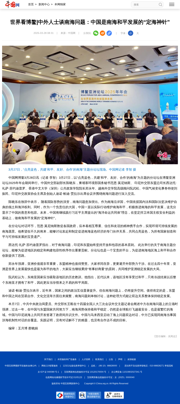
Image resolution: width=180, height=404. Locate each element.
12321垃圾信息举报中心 (74, 365)
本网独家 (60, 4)
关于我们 (48, 359)
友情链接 (131, 359)
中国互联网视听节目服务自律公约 (20, 365)
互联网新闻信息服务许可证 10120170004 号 (85, 372)
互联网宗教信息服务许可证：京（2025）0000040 (110, 377)
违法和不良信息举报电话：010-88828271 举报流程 (148, 365)
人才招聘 (86, 359)
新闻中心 (44, 4)
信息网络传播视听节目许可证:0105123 (64, 377)
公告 (111, 359)
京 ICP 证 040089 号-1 (48, 372)
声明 (120, 359)
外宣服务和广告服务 (67, 359)
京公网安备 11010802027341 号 (126, 372)
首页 (31, 4)
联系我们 (99, 359)
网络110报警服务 (49, 365)
